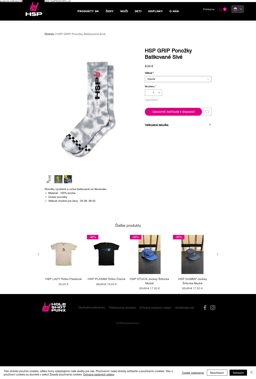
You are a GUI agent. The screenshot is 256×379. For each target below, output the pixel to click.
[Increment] (159, 93)
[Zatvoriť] (251, 372)
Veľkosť (149, 73)
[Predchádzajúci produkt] (38, 254)
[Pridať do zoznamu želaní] (207, 112)
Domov (49, 34)
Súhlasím (238, 373)
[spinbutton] (153, 93)
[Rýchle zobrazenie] (63, 254)
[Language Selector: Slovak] (237, 9)
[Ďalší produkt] (217, 254)
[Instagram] (213, 307)
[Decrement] (147, 93)
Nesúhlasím (217, 373)
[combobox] (178, 79)
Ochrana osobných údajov (98, 374)
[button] (223, 9)
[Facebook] (205, 307)
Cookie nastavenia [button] (193, 373)
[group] (128, 263)
